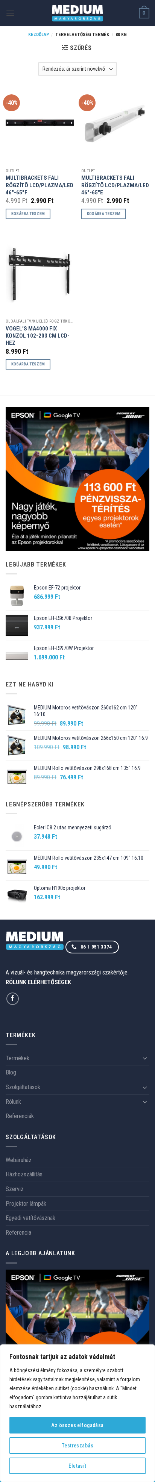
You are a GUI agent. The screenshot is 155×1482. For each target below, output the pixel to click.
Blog (11, 1072)
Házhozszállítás (24, 1174)
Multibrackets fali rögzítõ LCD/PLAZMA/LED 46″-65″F (39, 185)
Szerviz (15, 1189)
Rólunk (13, 1101)
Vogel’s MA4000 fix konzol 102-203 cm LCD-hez (38, 336)
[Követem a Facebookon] (12, 999)
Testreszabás (77, 1446)
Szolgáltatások (23, 1087)
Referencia (18, 1232)
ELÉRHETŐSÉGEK (49, 982)
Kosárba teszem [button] (28, 213)
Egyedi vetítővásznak (30, 1217)
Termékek (17, 1058)
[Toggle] (144, 1057)
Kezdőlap (38, 34)
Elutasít (77, 1466)
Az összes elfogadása (77, 1425)
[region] (77, 1413)
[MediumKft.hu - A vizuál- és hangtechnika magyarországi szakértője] (78, 13)
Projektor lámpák (26, 1203)
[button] (10, 13)
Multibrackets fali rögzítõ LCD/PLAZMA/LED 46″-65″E (115, 185)
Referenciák (20, 1116)
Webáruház (19, 1160)
